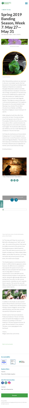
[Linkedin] (6, 382)
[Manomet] (6, 3)
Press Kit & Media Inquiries (8, 374)
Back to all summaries (7, 344)
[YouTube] (12, 382)
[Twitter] (17, 180)
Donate (14, 395)
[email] (12, 180)
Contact (3, 387)
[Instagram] (14, 180)
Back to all (7, 9)
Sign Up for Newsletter (7, 389)
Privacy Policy (4, 400)
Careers (3, 371)
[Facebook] (2, 382)
